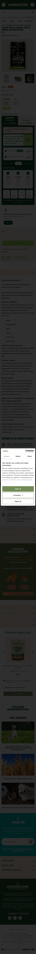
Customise (17, 495)
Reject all (18, 501)
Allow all (18, 489)
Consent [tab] (6, 456)
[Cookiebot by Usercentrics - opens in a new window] (25, 451)
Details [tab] (18, 456)
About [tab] (29, 456)
